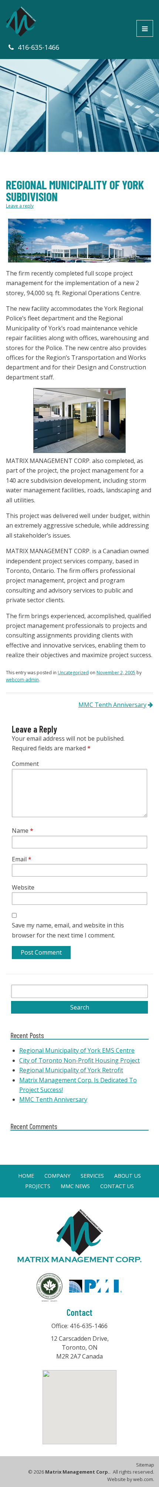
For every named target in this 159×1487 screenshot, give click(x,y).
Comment (25, 764)
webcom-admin (22, 679)
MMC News (75, 1186)
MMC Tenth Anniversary (112, 705)
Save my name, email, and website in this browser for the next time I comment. (68, 930)
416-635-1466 (38, 47)
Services (92, 1175)
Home (26, 1175)
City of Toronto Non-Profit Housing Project (79, 1060)
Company (57, 1175)
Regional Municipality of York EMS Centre (77, 1050)
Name (22, 830)
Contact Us (117, 1186)
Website (23, 887)
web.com (143, 1479)
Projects (37, 1186)
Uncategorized (73, 672)
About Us (127, 1175)
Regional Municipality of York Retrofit (71, 1070)
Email (21, 859)
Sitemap (145, 1464)
